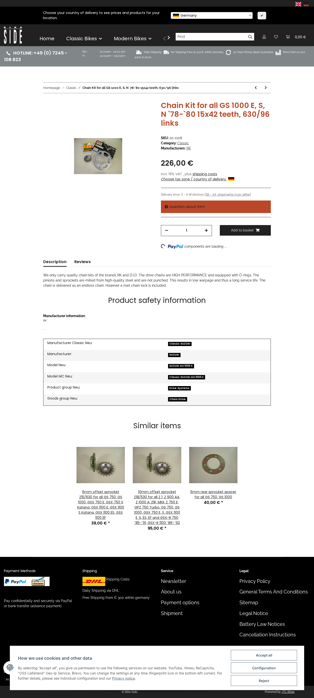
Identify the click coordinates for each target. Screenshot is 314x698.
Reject (264, 681)
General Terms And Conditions (273, 592)
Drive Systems (179, 388)
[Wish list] (276, 36)
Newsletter (173, 581)
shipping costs (205, 174)
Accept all (264, 655)
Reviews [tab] (82, 262)
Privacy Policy (254, 581)
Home (46, 38)
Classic (183, 143)
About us (171, 592)
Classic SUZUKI (179, 344)
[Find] (250, 37)
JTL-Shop (288, 692)
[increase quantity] (206, 230)
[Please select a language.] (299, 3)
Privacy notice (123, 678)
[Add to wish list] (142, 112)
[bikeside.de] (13, 35)
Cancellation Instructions (267, 635)
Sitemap (248, 602)
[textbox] (211, 15)
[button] (264, 36)
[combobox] (212, 15)
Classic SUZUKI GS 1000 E (186, 377)
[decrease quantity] (166, 230)
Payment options (180, 602)
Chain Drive (177, 399)
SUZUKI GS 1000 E (181, 366)
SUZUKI (174, 355)
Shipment (172, 613)
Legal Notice (253, 613)
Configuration (264, 668)
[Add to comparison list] (130, 112)
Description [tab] (54, 262)
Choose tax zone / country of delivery (194, 179)
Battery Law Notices (262, 624)
